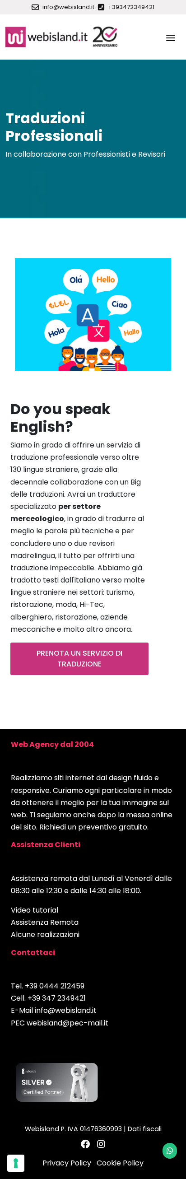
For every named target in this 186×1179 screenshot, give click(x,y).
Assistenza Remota (45, 922)
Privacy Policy (66, 1163)
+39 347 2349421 (57, 998)
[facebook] (85, 1144)
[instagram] (101, 1144)
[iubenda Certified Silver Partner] (57, 1082)
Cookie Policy (120, 1163)
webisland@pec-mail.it (67, 1023)
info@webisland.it (66, 1010)
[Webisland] (62, 37)
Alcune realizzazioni (45, 934)
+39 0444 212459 (54, 986)
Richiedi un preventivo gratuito (93, 827)
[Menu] (171, 37)
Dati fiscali (145, 1128)
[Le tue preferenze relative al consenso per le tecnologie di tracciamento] (15, 1163)
